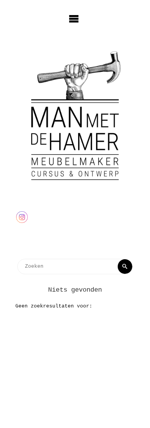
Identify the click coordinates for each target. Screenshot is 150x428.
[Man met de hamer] (75, 115)
